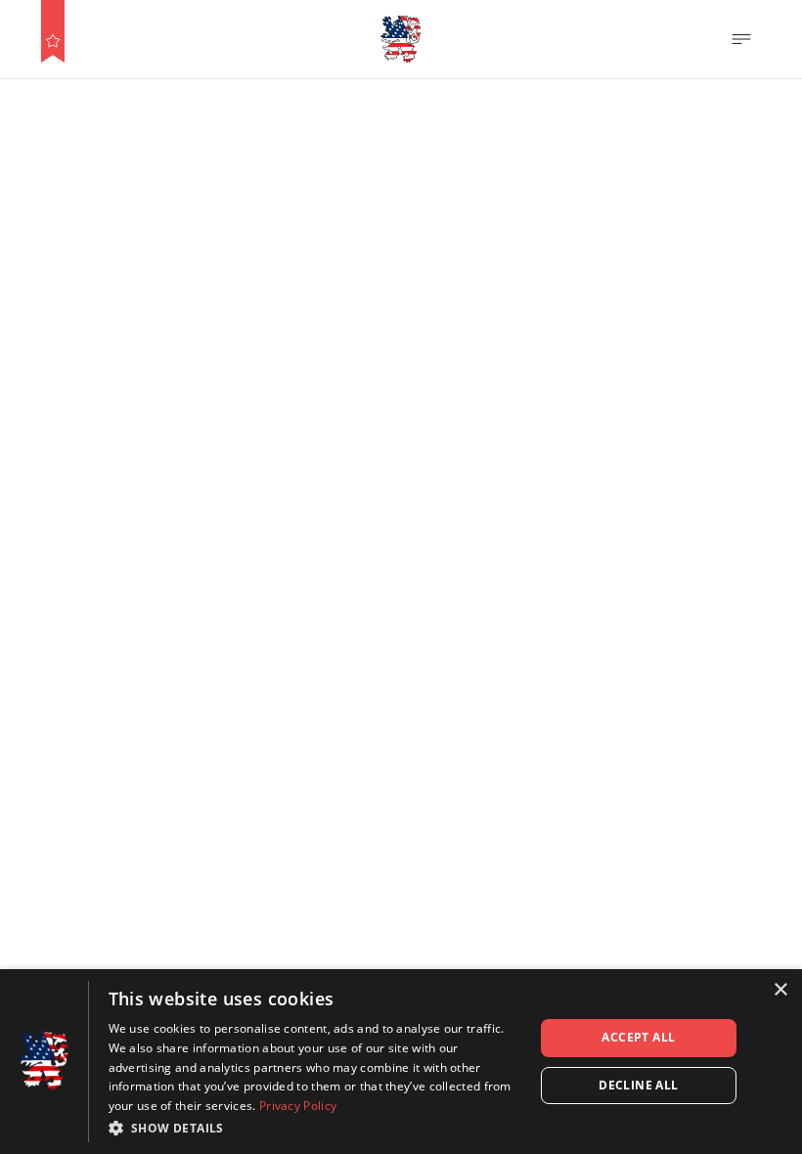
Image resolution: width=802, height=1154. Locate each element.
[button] (315, 1127)
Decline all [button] (638, 1085)
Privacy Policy (297, 1105)
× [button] (780, 990)
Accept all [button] (638, 1037)
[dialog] (401, 1061)
